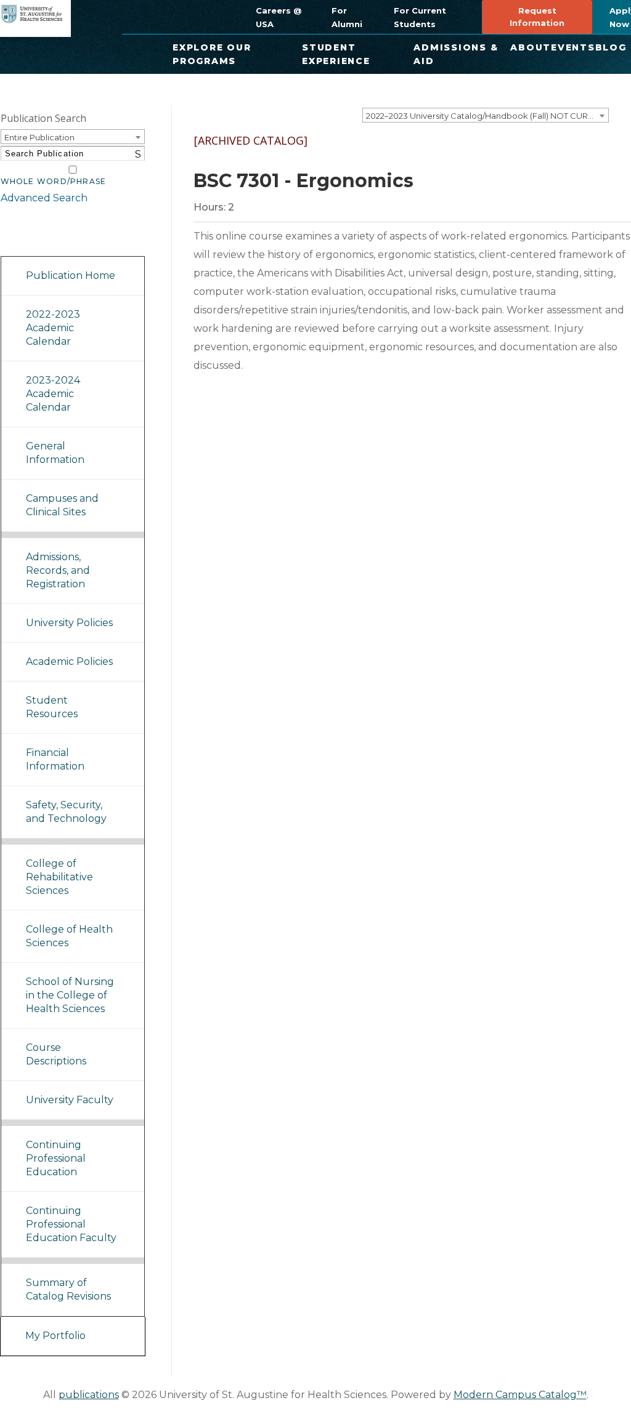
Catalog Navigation (55, 240)
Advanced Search (44, 198)
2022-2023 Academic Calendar (53, 327)
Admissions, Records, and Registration (58, 570)
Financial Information (55, 759)
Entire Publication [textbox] (39, 137)
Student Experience (336, 54)
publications (89, 1395)
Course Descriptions (56, 1054)
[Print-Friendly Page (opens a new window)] (580, 151)
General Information (55, 452)
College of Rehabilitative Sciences (59, 877)
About (530, 47)
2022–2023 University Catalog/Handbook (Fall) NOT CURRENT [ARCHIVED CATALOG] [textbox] (487, 116)
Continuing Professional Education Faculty (71, 1224)
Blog (611, 47)
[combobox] (485, 115)
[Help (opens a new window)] (614, 151)
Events (573, 47)
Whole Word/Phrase (54, 181)
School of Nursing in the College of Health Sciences (70, 995)
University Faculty (69, 1100)
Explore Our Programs (212, 54)
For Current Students (420, 17)
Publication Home (70, 275)
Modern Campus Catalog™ (520, 1395)
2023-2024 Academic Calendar (53, 393)
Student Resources (52, 707)
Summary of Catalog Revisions (68, 1289)
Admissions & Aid (455, 54)
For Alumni (347, 17)
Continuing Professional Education (56, 1158)
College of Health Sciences (69, 936)
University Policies (69, 623)
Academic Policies (69, 661)
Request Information (537, 17)
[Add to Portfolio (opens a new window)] (547, 151)
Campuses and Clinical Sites (62, 505)
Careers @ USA (278, 17)
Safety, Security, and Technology (66, 811)
